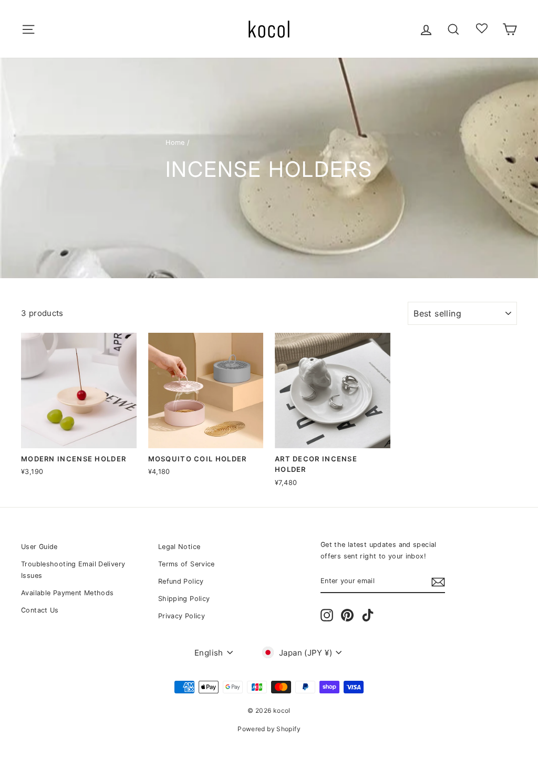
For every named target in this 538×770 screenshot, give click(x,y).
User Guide (39, 547)
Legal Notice (179, 547)
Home (175, 142)
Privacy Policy (181, 616)
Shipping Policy (184, 599)
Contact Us (40, 610)
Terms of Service (186, 564)
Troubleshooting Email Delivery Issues (73, 569)
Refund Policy (181, 581)
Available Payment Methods (67, 593)
